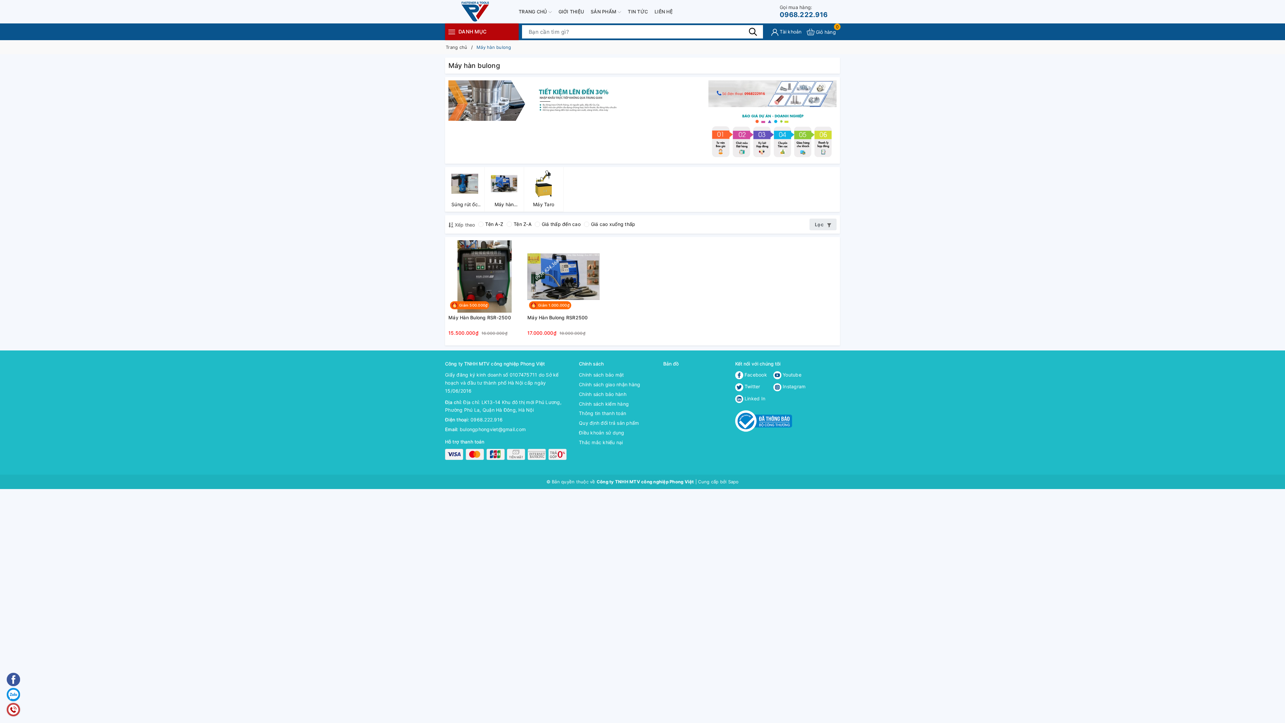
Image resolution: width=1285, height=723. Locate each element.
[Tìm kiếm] (753, 32)
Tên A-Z (494, 224)
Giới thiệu (571, 11)
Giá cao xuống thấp (613, 224)
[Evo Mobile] (545, 100)
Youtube (791, 375)
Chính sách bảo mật (601, 375)
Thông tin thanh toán (602, 413)
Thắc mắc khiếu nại (601, 442)
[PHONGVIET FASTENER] (772, 135)
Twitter (751, 386)
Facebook (755, 375)
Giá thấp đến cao (561, 224)
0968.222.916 (804, 11)
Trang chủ (533, 11)
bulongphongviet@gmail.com (493, 429)
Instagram (793, 386)
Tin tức (638, 11)
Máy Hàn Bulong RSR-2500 (479, 317)
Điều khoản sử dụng (601, 432)
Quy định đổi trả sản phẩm (609, 423)
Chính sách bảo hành (602, 394)
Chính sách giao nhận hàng (609, 384)
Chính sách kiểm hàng (604, 404)
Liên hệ (664, 11)
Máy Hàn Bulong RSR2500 (557, 317)
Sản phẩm (604, 11)
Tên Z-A (522, 224)
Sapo (733, 481)
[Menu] (451, 31)
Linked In (754, 398)
